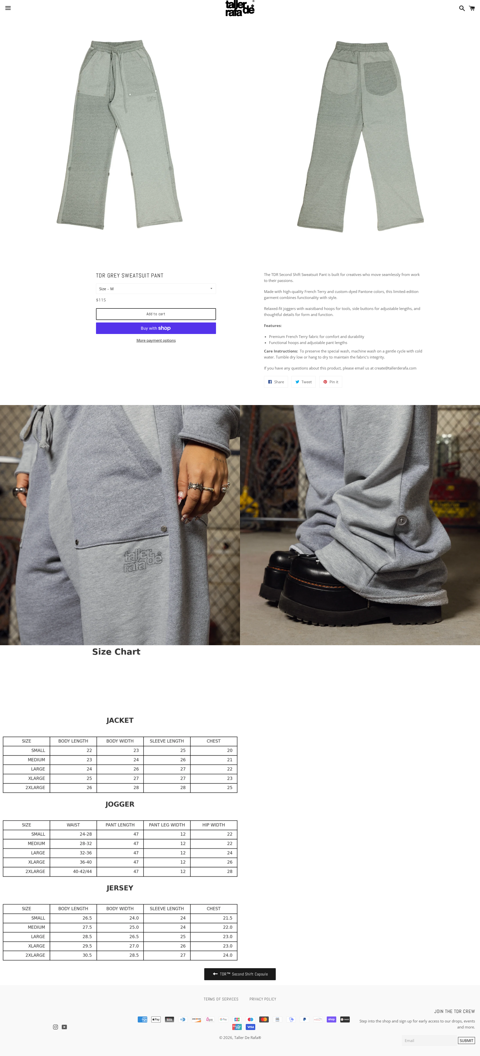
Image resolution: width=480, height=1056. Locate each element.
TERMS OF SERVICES (221, 999)
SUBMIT (466, 1040)
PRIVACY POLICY (263, 999)
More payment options (156, 340)
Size (102, 288)
